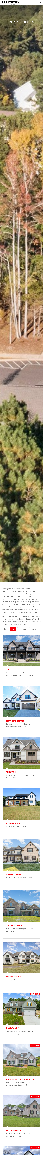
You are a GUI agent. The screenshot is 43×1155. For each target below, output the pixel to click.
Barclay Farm (12, 1028)
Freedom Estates (14, 1130)
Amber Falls (12, 670)
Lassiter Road (13, 823)
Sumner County (13, 875)
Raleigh (34, 629)
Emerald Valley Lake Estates (20, 1079)
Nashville (23, 629)
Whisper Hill (12, 772)
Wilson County (13, 977)
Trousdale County (15, 926)
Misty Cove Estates (15, 721)
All (13, 629)
